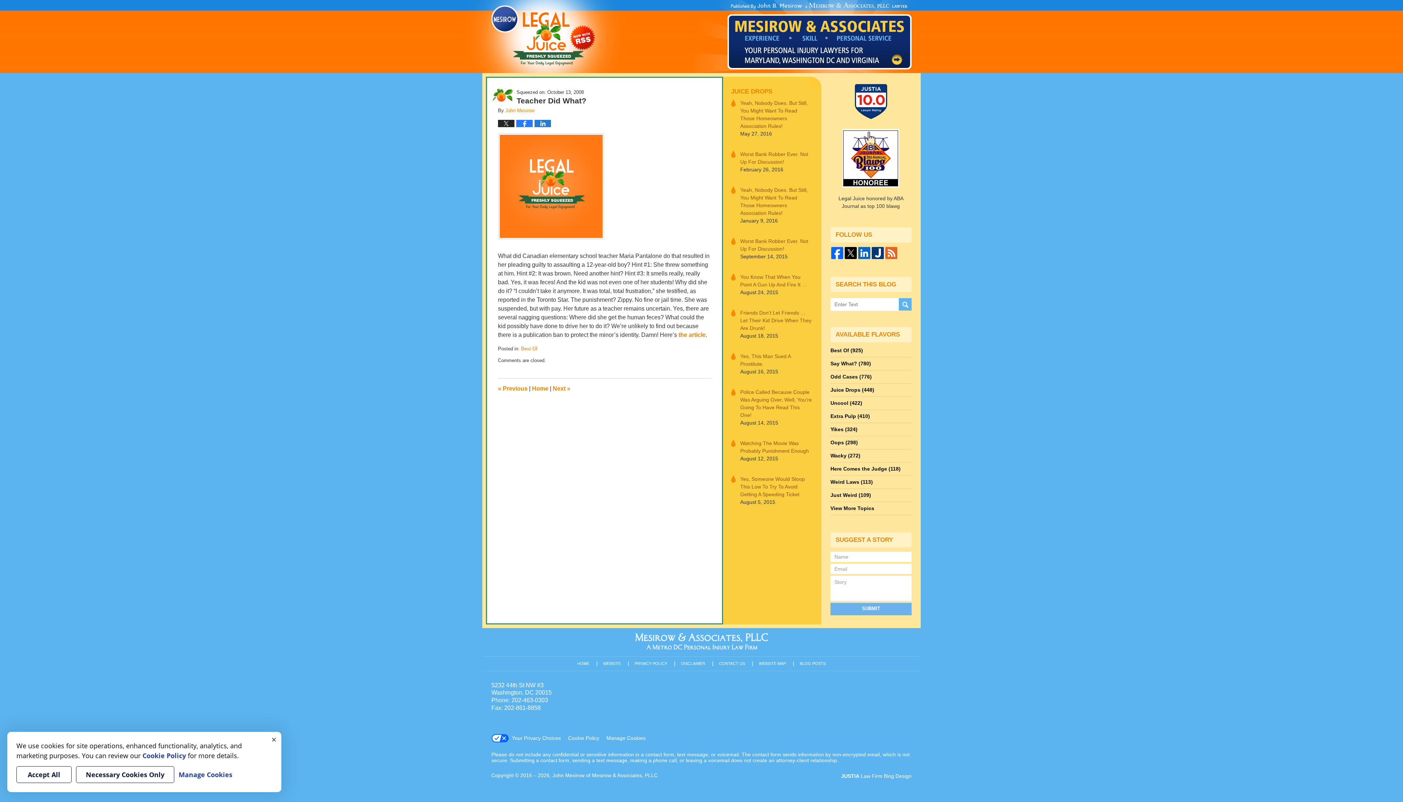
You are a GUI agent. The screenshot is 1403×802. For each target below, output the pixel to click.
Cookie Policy (583, 738)
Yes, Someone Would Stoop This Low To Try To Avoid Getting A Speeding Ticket (772, 486)
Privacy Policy (651, 663)
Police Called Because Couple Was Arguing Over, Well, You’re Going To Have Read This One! (776, 403)
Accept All (44, 774)
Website (612, 663)
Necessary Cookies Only (125, 774)
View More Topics (852, 508)
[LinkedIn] (864, 253)
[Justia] (878, 253)
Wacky (845, 456)
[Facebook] (837, 253)
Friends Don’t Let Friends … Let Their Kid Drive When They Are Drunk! (775, 320)
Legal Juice (543, 35)
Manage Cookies (626, 738)
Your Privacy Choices (536, 738)
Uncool (846, 403)
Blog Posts (813, 663)
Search (905, 304)
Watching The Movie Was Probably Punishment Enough (774, 447)
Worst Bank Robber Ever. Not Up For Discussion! (774, 158)
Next (561, 388)
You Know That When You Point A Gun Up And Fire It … (773, 281)
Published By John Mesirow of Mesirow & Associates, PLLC (819, 36)
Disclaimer (693, 663)
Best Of (529, 348)
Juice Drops (751, 91)
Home (540, 388)
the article (692, 335)
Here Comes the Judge (865, 469)
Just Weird (850, 495)
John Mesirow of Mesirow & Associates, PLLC (605, 775)
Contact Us (732, 663)
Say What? (850, 363)
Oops (844, 442)
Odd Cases (851, 377)
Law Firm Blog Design (876, 776)
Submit (871, 608)
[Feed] (891, 253)
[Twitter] (851, 253)
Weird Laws (851, 482)
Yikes (844, 429)
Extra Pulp (850, 416)
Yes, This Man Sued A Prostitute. (765, 360)
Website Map (772, 663)
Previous (513, 388)
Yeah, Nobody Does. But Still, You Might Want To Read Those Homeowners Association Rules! (774, 114)
